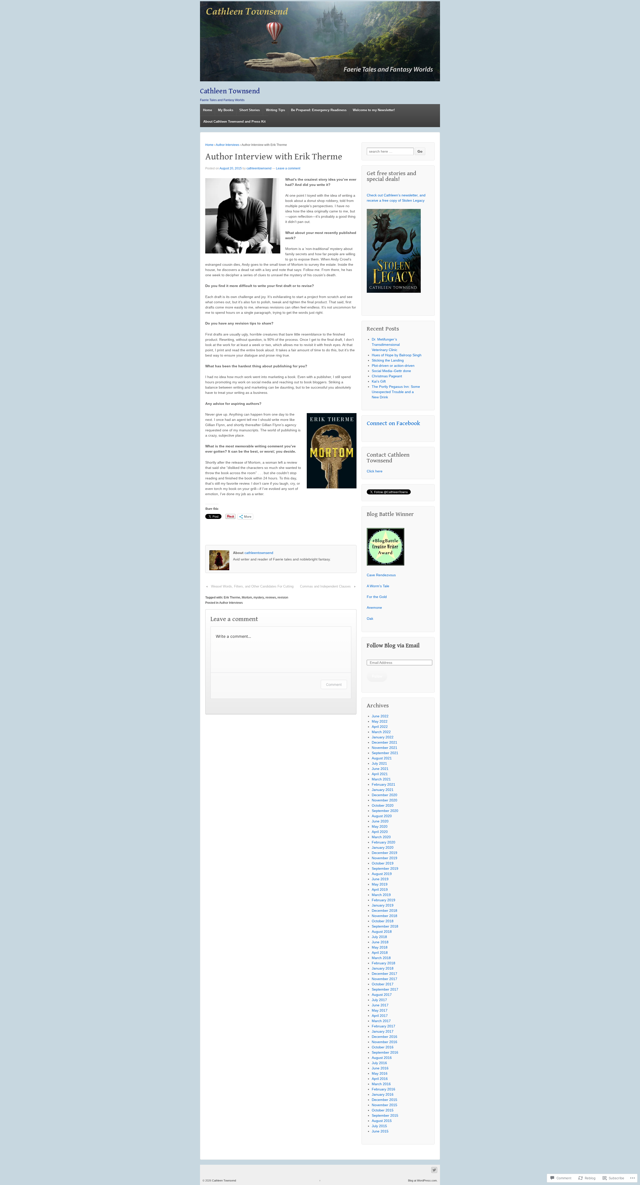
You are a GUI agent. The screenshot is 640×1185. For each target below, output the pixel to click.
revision (283, 597)
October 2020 (383, 805)
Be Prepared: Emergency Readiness (318, 110)
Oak (370, 619)
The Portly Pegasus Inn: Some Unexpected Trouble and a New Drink (396, 392)
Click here (374, 471)
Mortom (247, 597)
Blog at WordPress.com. (423, 1180)
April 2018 (380, 953)
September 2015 (385, 1115)
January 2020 (383, 847)
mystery (259, 597)
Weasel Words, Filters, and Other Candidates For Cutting (252, 586)
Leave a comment (288, 168)
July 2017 (379, 1000)
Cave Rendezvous (381, 575)
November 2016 (384, 1042)
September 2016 (385, 1052)
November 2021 (384, 748)
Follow (377, 676)
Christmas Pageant (387, 376)
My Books (225, 110)
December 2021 (384, 742)
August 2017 (382, 995)
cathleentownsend (259, 168)
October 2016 (383, 1047)
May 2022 (380, 721)
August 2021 (382, 758)
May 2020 (380, 826)
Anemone (374, 608)
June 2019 (380, 879)
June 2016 (380, 1068)
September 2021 (385, 753)
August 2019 (382, 874)
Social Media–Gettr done (391, 371)
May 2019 (380, 884)
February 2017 (383, 1026)
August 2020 (382, 816)
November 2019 (384, 858)
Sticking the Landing (388, 360)
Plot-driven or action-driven (393, 366)
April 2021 (380, 774)
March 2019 (381, 895)
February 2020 (383, 842)
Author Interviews (227, 145)
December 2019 (384, 853)
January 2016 (383, 1094)
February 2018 (383, 963)
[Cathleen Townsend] (320, 41)
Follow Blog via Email (393, 645)
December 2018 (384, 911)
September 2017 (385, 989)
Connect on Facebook (393, 423)
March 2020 (381, 837)
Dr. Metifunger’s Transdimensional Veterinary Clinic (386, 344)
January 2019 (383, 905)
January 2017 (383, 1031)
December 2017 (384, 974)
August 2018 (382, 932)
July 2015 (379, 1126)
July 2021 (379, 763)
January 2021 (383, 790)
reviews (271, 597)
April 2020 (380, 832)
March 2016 (381, 1084)
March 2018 (381, 958)
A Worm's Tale (378, 586)
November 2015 (384, 1105)
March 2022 (381, 732)
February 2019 (383, 900)
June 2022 (380, 716)
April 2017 (380, 1016)
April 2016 (380, 1079)
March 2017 (381, 1021)
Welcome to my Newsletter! (374, 110)
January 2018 (383, 968)
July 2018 (379, 937)
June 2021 (380, 769)
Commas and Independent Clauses (325, 586)
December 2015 (384, 1100)
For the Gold (377, 597)
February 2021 (383, 784)
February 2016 (383, 1089)
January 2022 (383, 737)
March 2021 (381, 779)
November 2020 (384, 800)
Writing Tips (275, 110)
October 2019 (383, 863)
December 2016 (384, 1037)
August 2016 (382, 1058)
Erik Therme (232, 597)
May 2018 (380, 947)
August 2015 (382, 1121)
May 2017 (380, 1010)
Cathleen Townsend (230, 91)
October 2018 (383, 921)
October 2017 (383, 984)
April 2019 (380, 889)
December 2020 (384, 795)
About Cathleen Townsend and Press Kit (234, 121)
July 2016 (379, 1063)
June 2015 (380, 1131)
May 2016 (380, 1073)
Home (207, 110)
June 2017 (380, 1005)
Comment (334, 684)
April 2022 (380, 727)
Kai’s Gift (379, 381)
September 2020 (385, 811)
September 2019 (385, 868)
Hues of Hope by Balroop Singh (397, 355)
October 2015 (383, 1110)
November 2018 (384, 916)
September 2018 (385, 926)
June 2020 (380, 821)
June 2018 (380, 942)
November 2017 (384, 979)
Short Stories (249, 110)
